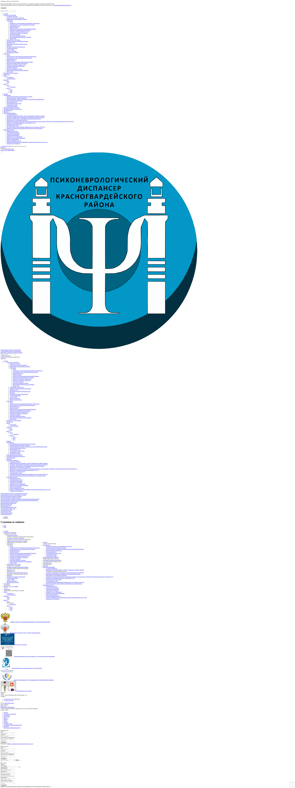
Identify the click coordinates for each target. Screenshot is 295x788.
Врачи (5, 76)
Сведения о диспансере (10, 15)
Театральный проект (12, 106)
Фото (8, 85)
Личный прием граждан (13, 132)
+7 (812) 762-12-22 (5, 146)
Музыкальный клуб (12, 102)
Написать (3, 147)
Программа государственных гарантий (17, 120)
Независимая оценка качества (11, 107)
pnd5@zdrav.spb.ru (9, 149)
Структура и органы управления (15, 17)
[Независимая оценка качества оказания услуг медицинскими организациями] (7, 656)
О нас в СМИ (10, 49)
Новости (6, 80)
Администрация (11, 78)
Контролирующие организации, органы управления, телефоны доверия (25, 116)
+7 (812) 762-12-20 (8, 700)
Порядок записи (14, 27)
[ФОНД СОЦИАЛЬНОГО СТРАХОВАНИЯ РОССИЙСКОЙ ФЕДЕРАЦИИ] (7, 680)
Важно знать (13, 38)
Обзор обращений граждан (14, 140)
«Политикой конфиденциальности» (62, 5)
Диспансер (13, 87)
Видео (8, 88)
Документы (10, 20)
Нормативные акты (15, 26)
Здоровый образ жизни (13, 125)
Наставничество (8, 110)
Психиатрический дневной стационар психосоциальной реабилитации (25, 99)
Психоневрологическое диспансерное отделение (19, 96)
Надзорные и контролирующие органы (17, 44)
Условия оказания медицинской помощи (17, 41)
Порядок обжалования (13, 139)
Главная (6, 13)
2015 (11, 89)
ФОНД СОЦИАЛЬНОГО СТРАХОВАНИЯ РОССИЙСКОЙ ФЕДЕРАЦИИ (34, 680)
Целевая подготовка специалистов (16, 47)
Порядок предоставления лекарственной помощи (23, 29)
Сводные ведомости (15, 34)
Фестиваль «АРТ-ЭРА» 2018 (14, 124)
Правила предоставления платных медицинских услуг (21, 123)
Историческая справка (13, 52)
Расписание (7, 74)
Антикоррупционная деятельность (13, 109)
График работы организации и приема (17, 19)
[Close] (1, 745)
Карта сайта (4, 705)
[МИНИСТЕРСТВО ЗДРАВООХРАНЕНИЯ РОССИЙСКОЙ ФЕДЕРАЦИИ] (5, 622)
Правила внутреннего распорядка (19, 33)
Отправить (3, 742)
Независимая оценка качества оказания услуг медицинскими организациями (34, 656)
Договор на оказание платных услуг (19, 31)
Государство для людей (21, 644)
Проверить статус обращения (14, 136)
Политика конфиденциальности (12, 727)
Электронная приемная (13, 135)
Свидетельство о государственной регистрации (22, 24)
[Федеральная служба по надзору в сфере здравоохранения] (5, 632)
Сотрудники (10, 77)
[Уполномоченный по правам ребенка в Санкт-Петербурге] (6, 668)
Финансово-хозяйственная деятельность (20, 30)
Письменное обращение (13, 134)
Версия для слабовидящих (7, 150)
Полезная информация (10, 113)
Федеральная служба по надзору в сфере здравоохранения (25, 632)
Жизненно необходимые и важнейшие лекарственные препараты (24, 118)
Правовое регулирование (13, 143)
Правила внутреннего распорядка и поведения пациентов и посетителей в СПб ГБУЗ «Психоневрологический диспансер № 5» (40, 121)
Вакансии (9, 45)
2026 (8, 81)
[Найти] (15, 11)
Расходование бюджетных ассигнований (20, 37)
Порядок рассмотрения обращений (16, 138)
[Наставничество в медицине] (9, 691)
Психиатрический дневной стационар (17, 98)
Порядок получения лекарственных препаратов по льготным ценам (24, 128)
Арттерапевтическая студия (14, 103)
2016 (11, 91)
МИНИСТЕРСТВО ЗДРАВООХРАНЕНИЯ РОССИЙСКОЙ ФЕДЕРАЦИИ (30, 622)
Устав (11, 22)
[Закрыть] (20, 760)
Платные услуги (8, 723)
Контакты (6, 111)
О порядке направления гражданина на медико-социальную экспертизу (25, 117)
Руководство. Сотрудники (13, 40)
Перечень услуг (11, 42)
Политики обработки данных (17, 35)
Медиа (5, 84)
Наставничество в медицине (24, 691)
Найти (17, 760)
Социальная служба (12, 105)
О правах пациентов (12, 48)
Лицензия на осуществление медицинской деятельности (24, 23)
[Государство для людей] (8, 644)
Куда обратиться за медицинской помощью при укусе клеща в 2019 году (26, 127)
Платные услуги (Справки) (11, 73)
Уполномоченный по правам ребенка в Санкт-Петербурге (27, 668)
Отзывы (6, 93)
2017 (11, 92)
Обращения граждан (9, 129)
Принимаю (3, 8)
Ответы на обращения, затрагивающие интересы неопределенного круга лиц (27, 142)
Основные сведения (12, 16)
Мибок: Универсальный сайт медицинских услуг (20, 743)
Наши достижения (11, 51)
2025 (8, 82)
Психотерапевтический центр (14, 100)
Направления (7, 95)
